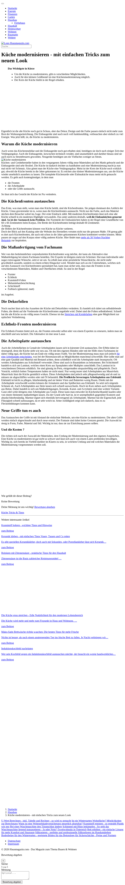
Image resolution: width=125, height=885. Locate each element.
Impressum (13, 843)
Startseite (12, 8)
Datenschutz (14, 841)
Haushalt (12, 25)
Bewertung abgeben (44, 507)
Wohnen (12, 31)
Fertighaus (19, 23)
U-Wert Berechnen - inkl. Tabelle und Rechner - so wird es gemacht (36, 820)
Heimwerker (14, 28)
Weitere (12, 37)
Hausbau (12, 20)
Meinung (6, 869)
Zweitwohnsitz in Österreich (72, 829)
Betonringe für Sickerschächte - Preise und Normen (89, 835)
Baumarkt (13, 34)
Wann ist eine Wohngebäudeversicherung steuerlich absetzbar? (50, 823)
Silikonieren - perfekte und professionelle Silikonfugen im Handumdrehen (73, 832)
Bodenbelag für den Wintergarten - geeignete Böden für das (32, 835)
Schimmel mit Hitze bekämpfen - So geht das (85, 826)
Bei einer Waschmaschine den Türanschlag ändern (36, 826)
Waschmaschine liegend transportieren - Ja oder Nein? (29, 829)
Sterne (4, 863)
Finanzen (12, 14)
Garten (11, 17)
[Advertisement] (62, 107)
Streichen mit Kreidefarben (78, 314)
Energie (12, 11)
